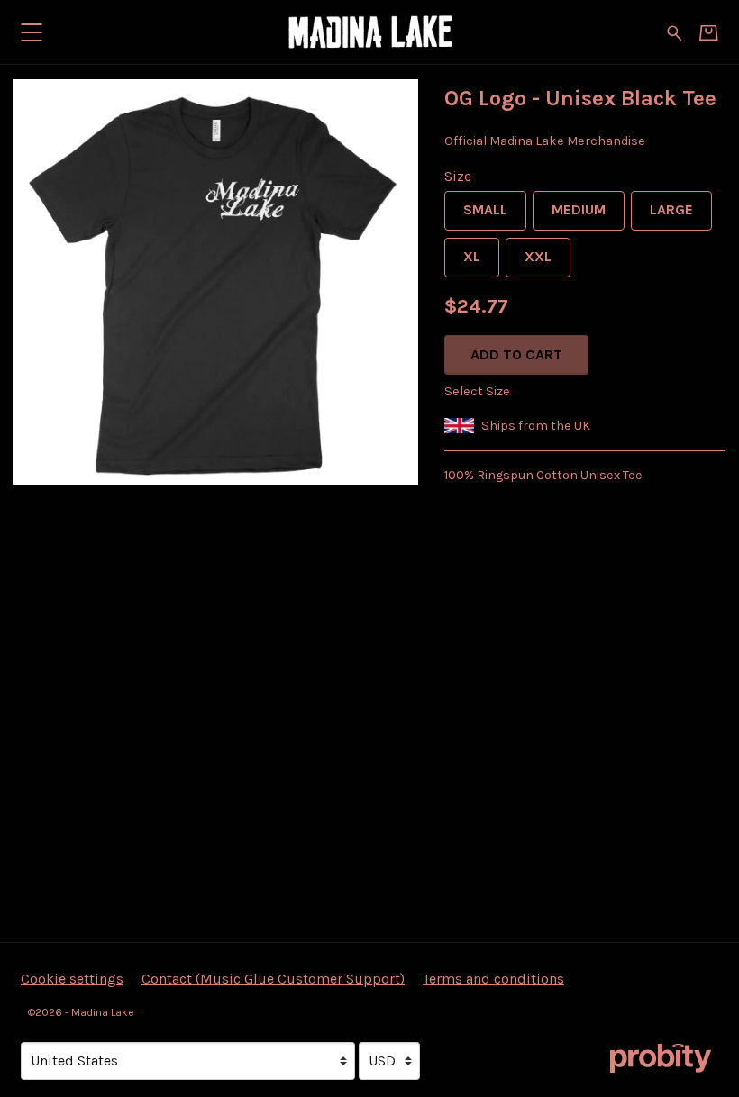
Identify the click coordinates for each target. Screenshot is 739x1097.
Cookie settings (72, 978)
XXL (538, 256)
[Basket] (708, 33)
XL (471, 256)
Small (485, 209)
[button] (31, 32)
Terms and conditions (493, 978)
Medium (579, 209)
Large (671, 209)
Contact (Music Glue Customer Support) (273, 978)
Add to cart (516, 354)
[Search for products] (674, 32)
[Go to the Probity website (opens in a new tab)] (660, 1058)
